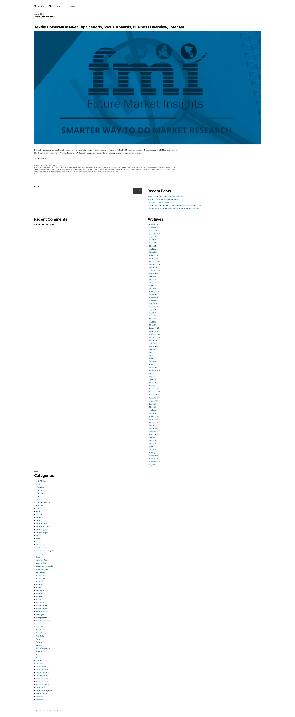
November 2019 (154, 425)
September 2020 (154, 398)
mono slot (39, 587)
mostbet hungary (41, 605)
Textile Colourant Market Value (111, 171)
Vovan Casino (40, 688)
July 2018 (152, 465)
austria (38, 499)
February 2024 (154, 291)
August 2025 (153, 237)
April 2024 (152, 285)
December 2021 (154, 370)
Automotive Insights (43, 502)
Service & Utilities (42, 651)
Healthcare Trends (42, 560)
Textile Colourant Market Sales (156, 169)
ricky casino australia (43, 648)
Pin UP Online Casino (43, 621)
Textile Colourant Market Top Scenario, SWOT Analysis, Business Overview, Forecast (109, 27)
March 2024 (153, 288)
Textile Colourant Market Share (56, 171)
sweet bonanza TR (42, 669)
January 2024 (153, 295)
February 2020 (154, 416)
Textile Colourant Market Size (74, 171)
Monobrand (40, 590)
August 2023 (153, 310)
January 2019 (153, 456)
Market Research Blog (43, 6)
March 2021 (153, 383)
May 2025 (152, 246)
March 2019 (153, 450)
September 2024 (154, 270)
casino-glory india (42, 530)
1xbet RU (39, 490)
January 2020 (153, 419)
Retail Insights (41, 636)
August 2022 (153, 346)
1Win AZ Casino (41, 481)
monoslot (39, 596)
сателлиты (39, 697)
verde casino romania (43, 685)
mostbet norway (41, 609)
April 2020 (152, 410)
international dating (42, 569)
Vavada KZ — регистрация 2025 (159, 202)
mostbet (38, 599)
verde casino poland (42, 681)
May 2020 (152, 407)
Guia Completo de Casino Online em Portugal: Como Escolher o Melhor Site (173, 208)
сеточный (39, 700)
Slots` (38, 657)
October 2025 (153, 231)
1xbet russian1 (41, 493)
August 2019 (153, 434)
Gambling (39, 554)
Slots (37, 654)
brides (38, 511)
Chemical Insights (42, 533)
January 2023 (153, 331)
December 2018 (154, 459)
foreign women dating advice (45, 551)
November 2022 (154, 337)
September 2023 (154, 307)
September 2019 (154, 431)
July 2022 (152, 349)
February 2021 (154, 386)
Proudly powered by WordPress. (56, 711)
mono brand (40, 584)
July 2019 (152, 437)
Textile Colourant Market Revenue (137, 169)
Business (39, 514)
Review (38, 639)
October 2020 (153, 395)
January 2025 (153, 258)
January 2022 (153, 367)
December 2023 (154, 298)
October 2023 (153, 304)
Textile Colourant (101, 167)
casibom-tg (39, 517)
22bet (38, 496)
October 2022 (153, 340)
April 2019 (152, 446)
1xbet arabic (40, 487)
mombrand (39, 581)
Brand (38, 508)
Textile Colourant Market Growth (79, 169)
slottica (38, 660)
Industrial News (41, 563)
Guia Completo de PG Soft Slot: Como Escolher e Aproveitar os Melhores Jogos (175, 205)
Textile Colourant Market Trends (92, 171)
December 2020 (154, 389)
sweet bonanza (41, 666)
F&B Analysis (41, 545)
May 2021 (152, 377)
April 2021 (152, 380)
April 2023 (152, 322)
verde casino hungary (43, 678)
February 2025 (154, 255)
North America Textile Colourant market (84, 167)
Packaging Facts (41, 618)
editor (37, 165)
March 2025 (153, 252)
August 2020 (153, 401)
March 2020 (153, 413)
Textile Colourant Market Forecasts (60, 169)
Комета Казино (41, 694)
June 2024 (152, 279)
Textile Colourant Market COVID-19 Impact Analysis (155, 167)
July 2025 (152, 240)
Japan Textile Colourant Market (63, 167)
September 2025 (154, 234)
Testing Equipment (42, 675)
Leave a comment (41, 174)
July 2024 (152, 276)
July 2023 (152, 313)
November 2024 (154, 264)
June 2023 (152, 316)
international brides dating (44, 566)
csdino (38, 536)
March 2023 (153, 325)
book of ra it (40, 505)
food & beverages (42, 548)
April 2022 (152, 358)
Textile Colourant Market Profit (118, 169)
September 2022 (154, 343)
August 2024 (153, 273)
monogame (39, 593)
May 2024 (152, 282)
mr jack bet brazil (42, 612)
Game (38, 557)
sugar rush (39, 663)
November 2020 (154, 392)
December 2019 (154, 422)
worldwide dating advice (44, 691)
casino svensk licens (43, 527)
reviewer (39, 645)
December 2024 (154, 261)
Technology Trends (42, 672)
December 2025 (154, 225)
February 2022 (154, 364)
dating (38, 539)
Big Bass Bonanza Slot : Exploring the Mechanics (164, 199)
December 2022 (154, 334)
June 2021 (152, 374)
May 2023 (152, 319)
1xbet (38, 484)
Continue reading (41, 158)
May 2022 (152, 355)
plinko (38, 624)
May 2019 (152, 443)
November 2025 (154, 228)
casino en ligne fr (41, 523)
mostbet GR (40, 602)
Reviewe (39, 642)
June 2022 (152, 352)
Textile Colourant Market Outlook (99, 169)
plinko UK (39, 627)
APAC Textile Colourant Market (44, 167)
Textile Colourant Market (113, 167)
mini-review (40, 575)
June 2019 (152, 440)
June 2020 (152, 404)
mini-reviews (40, 578)
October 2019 (153, 428)
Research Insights (42, 633)
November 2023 (154, 301)
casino (38, 520)
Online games (40, 615)
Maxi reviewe (40, 572)
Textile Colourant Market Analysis (130, 167)
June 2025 (152, 243)
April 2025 (152, 249)
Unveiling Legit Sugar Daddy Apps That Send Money (166, 196)
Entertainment (40, 542)
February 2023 (154, 328)
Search (36, 187)
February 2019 (154, 453)
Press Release (58, 165)
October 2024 (153, 267)
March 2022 (153, 361)
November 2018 (154, 462)
